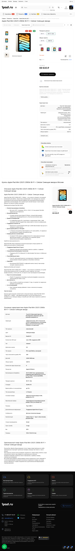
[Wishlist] (70, 56)
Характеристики (26, 25)
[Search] (49, 7)
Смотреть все (44, 135)
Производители (36, 523)
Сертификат (35, 525)
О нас (26, 1)
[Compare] (65, 56)
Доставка (4, 1)
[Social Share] (71, 25)
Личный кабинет (50, 517)
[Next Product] (67, 25)
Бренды (15, 1)
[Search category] (22, 7)
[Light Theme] (70, 1)
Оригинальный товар (39, 25)
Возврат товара (50, 527)
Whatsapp (22, 515)
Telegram (22, 518)
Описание (16, 25)
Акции (33, 528)
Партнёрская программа (38, 527)
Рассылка (48, 523)
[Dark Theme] (72, 1)
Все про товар (7, 25)
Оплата (10, 1)
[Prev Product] (64, 25)
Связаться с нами (50, 525)
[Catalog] (16, 7)
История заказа (50, 519)
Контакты (21, 1)
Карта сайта (35, 530)
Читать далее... (44, 97)
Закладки (48, 521)
